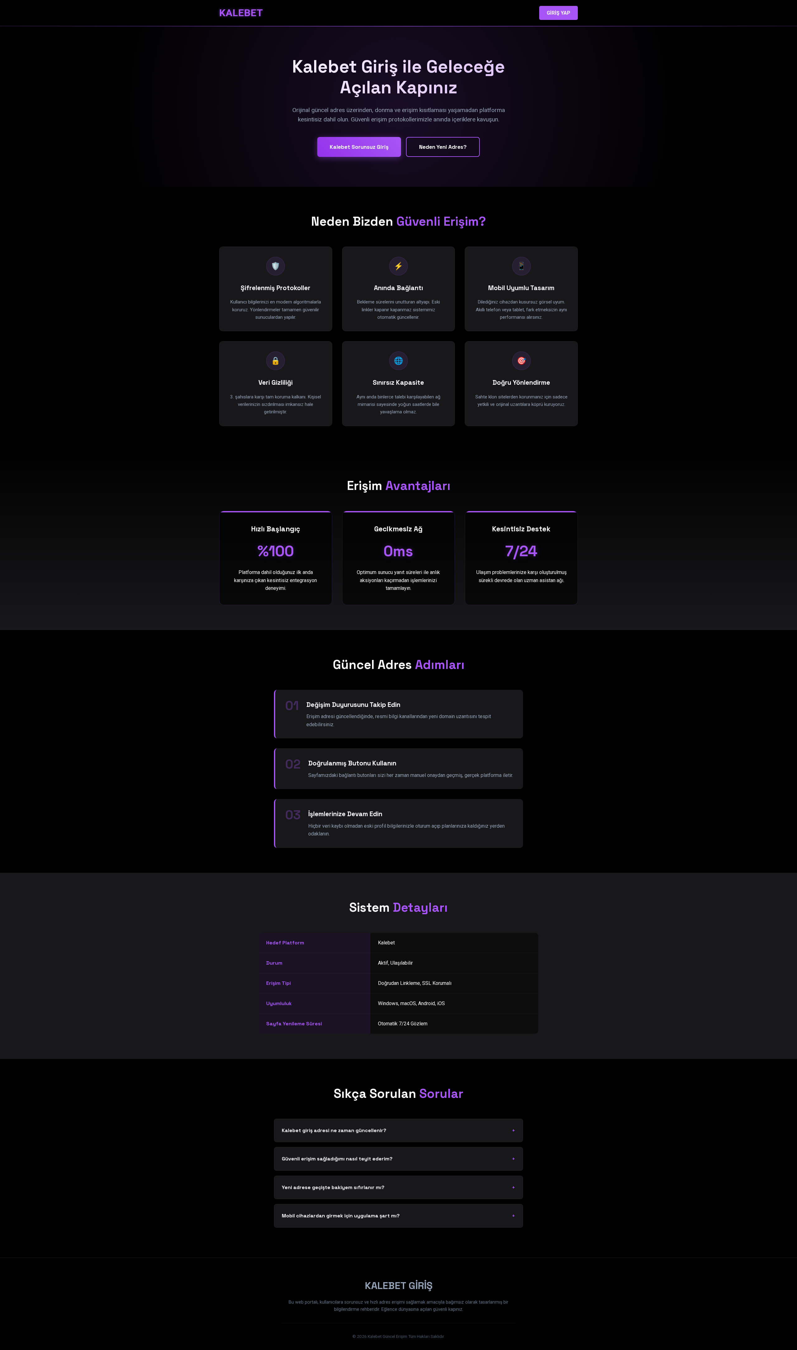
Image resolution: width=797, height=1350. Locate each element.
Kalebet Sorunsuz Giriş (359, 146)
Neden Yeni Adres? (443, 146)
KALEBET (241, 13)
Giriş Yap (558, 13)
